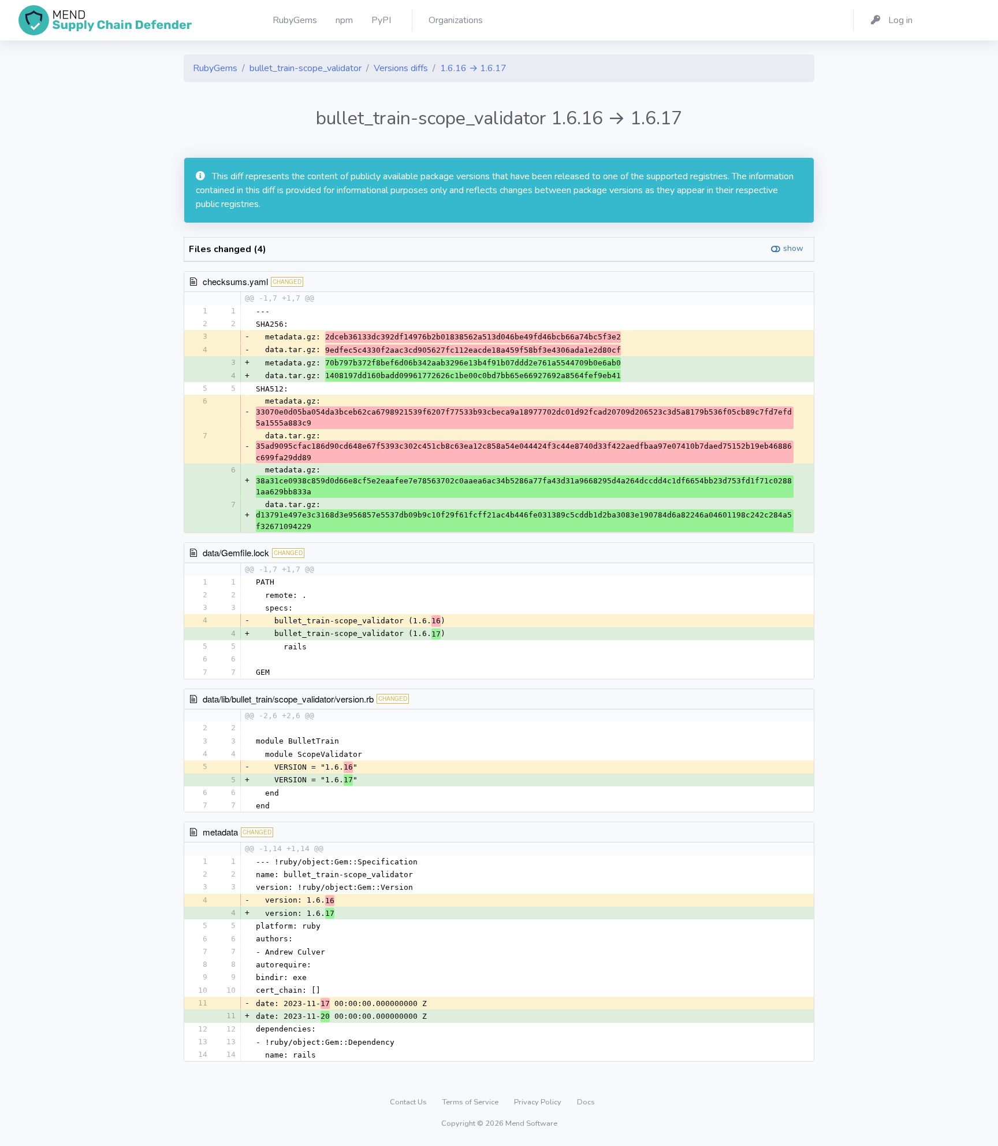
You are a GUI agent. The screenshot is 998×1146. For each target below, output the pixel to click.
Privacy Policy (538, 1102)
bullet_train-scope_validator (306, 68)
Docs (586, 1102)
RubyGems (215, 68)
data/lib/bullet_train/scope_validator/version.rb (288, 699)
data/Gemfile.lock (236, 552)
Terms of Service (471, 1102)
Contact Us (409, 1102)
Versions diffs (401, 68)
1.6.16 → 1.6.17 (473, 68)
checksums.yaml (235, 281)
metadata (220, 832)
